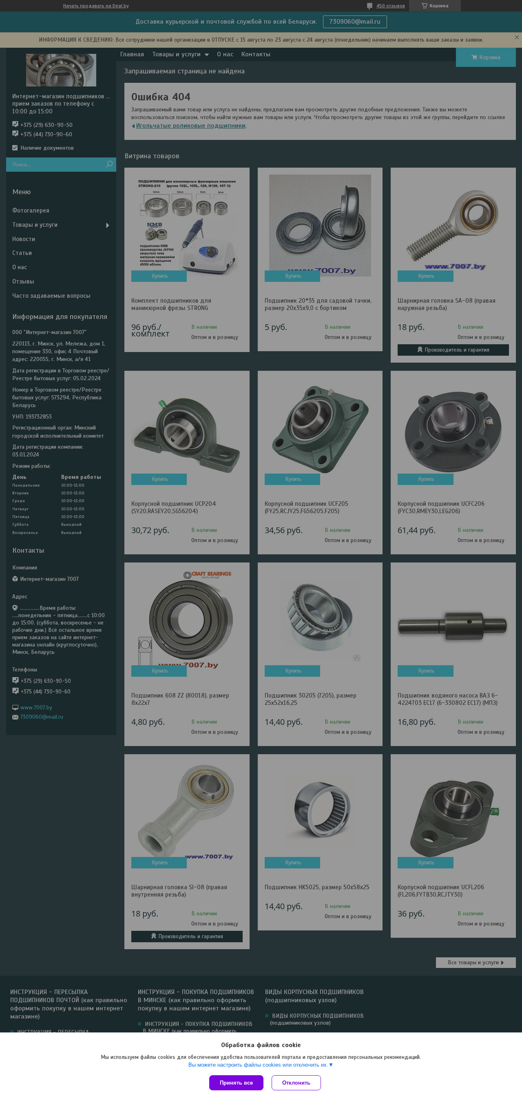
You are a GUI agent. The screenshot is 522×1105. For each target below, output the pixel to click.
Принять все (236, 1083)
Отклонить (296, 1083)
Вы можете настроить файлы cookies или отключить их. (258, 1065)
